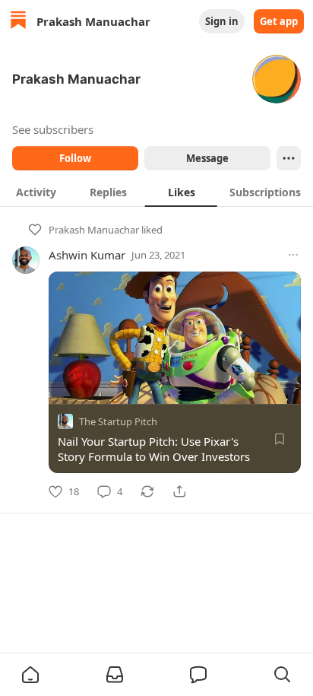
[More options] (293, 255)
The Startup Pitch (118, 421)
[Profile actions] (289, 158)
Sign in (222, 21)
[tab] (36, 191)
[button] (30, 675)
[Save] (279, 439)
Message (207, 158)
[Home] (18, 22)
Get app (279, 21)
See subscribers (52, 129)
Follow (75, 158)
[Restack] (147, 491)
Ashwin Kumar (87, 254)
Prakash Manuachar (94, 230)
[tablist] (156, 191)
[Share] (179, 491)
